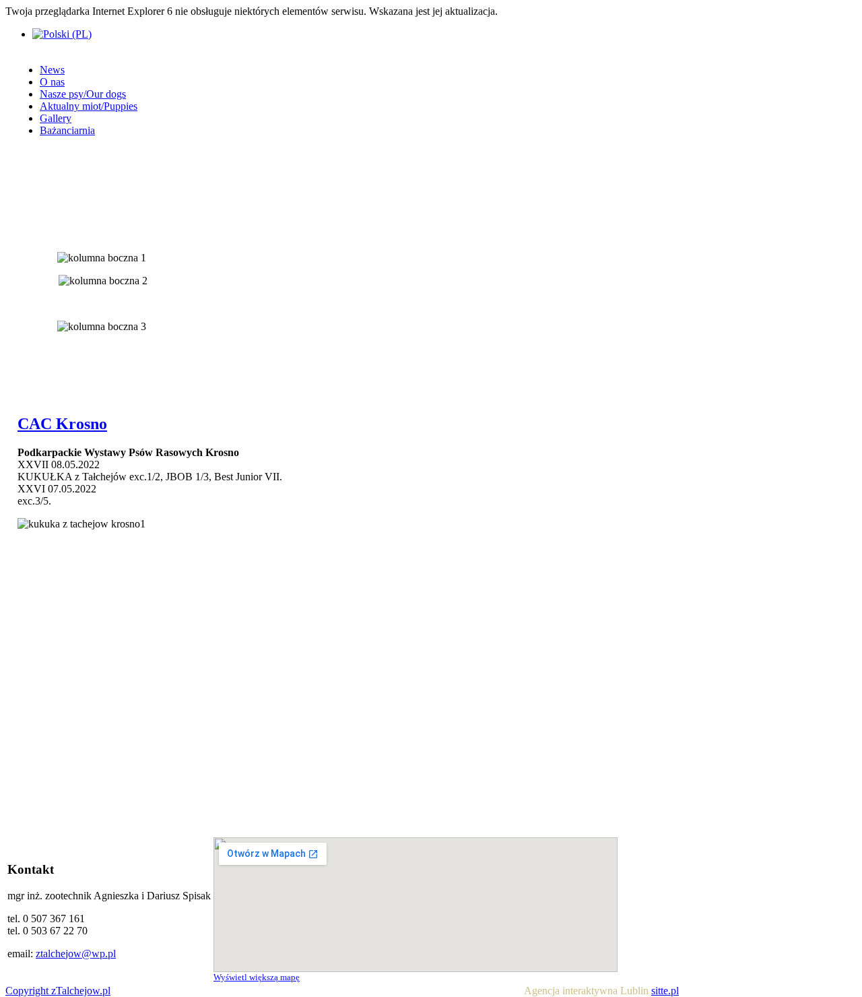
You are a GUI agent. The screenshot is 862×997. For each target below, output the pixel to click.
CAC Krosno (62, 423)
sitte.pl (665, 990)
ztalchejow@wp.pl (76, 953)
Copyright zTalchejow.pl (57, 990)
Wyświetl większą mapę (256, 977)
